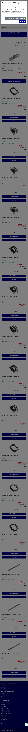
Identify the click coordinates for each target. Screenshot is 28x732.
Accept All (22, 21)
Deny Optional (10, 18)
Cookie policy (12, 7)
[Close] (26, 3)
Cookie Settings (20, 18)
